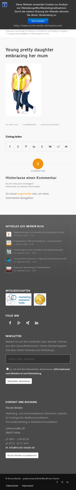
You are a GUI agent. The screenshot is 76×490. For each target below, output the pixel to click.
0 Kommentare (29, 124)
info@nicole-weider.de (22, 447)
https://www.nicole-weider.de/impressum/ (38, 25)
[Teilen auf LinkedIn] (34, 146)
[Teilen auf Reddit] (58, 146)
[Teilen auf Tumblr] (42, 146)
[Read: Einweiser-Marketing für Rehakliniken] (9, 269)
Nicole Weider (52, 124)
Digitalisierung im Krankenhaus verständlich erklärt (39, 232)
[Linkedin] (36, 322)
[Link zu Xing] (62, 482)
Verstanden (38, 21)
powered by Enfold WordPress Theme (41, 478)
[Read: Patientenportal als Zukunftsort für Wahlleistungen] (9, 252)
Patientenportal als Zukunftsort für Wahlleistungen (38, 249)
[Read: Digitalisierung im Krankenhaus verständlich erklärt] (9, 234)
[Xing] (27, 322)
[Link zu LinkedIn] (67, 482)
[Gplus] (18, 322)
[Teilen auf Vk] (50, 146)
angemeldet (24, 193)
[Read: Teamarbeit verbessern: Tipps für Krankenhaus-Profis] (9, 260)
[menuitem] (12, 486)
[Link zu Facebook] (57, 482)
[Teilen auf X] (18, 146)
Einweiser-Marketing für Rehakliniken (32, 267)
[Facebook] (10, 322)
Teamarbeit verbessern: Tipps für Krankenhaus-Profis (40, 258)
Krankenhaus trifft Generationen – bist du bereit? (38, 241)
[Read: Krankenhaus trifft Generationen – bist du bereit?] (9, 243)
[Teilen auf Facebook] (10, 146)
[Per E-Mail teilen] (66, 146)
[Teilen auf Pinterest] (26, 146)
